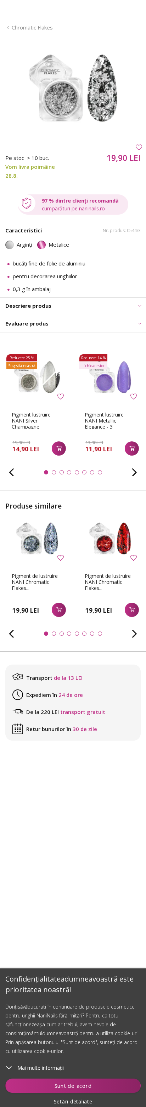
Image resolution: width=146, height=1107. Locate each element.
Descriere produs (28, 305)
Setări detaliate (73, 1101)
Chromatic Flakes (32, 27)
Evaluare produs (27, 323)
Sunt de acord (73, 1085)
